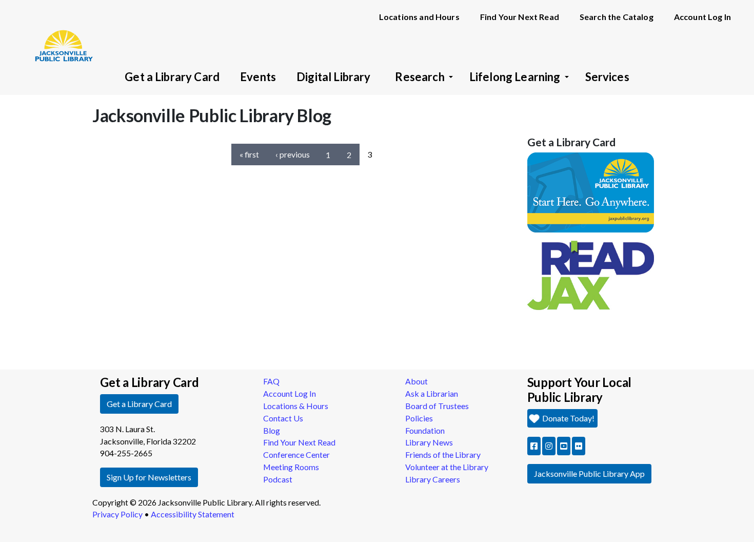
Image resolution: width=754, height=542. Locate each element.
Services (607, 77)
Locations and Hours (419, 17)
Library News (429, 442)
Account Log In (702, 17)
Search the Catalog (616, 17)
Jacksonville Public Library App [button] (589, 473)
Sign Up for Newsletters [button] (149, 477)
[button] (534, 446)
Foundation (425, 430)
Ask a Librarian (431, 393)
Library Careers (432, 479)
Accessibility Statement (192, 514)
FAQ (271, 381)
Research (419, 77)
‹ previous (292, 154)
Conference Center (296, 454)
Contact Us (283, 418)
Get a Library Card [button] (139, 404)
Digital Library (333, 77)
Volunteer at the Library (446, 467)
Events (258, 77)
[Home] (59, 31)
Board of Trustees (437, 406)
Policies (419, 418)
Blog (271, 430)
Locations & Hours (295, 406)
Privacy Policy (117, 514)
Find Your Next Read (519, 17)
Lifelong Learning (515, 77)
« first (249, 154)
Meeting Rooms (291, 467)
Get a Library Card (172, 77)
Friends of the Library (443, 454)
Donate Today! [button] (567, 418)
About (416, 381)
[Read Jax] (590, 274)
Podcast (277, 479)
